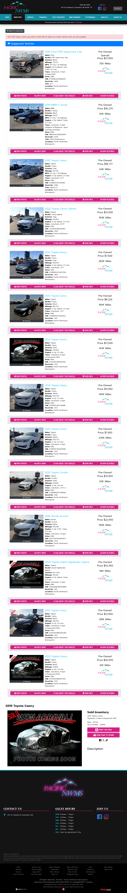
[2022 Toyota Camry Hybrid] (27, 220)
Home (7, 17)
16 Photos (26, 277)
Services (30, 17)
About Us (104, 17)
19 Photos (26, 410)
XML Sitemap (108, 867)
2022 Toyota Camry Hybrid (60, 208)
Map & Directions (72, 867)
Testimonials (90, 17)
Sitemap (90, 874)
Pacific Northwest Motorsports (76, 880)
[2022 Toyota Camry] (27, 667)
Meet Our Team (72, 869)
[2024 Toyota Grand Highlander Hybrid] (27, 573)
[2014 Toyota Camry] (27, 396)
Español (117, 9)
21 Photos (26, 541)
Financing (43, 17)
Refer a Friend (72, 872)
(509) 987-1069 (85, 5)
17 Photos (26, 77)
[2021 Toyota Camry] (27, 351)
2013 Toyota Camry (56, 429)
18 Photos (26, 321)
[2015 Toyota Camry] (27, 171)
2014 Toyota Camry (56, 385)
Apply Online (36, 872)
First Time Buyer (58, 17)
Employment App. (72, 874)
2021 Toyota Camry (56, 339)
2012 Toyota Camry (56, 252)
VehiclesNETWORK (62, 882)
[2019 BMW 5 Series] (27, 116)
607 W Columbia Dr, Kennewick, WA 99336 (75, 7)
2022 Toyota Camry (56, 656)
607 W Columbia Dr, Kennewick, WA (20, 815)
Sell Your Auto (36, 867)
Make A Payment (74, 17)
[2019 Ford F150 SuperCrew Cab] (27, 63)
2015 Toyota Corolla (56, 472)
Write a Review (54, 872)
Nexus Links (108, 869)
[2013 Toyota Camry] (27, 440)
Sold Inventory (90, 872)
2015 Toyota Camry (56, 160)
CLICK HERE (78, 22)
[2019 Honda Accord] (27, 527)
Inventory (18, 17)
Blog (90, 867)
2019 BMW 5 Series (56, 105)
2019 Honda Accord (56, 516)
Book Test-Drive (18, 874)
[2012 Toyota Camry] (27, 263)
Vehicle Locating (36, 869)
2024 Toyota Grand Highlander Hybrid (67, 562)
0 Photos (26, 365)
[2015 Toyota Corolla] (27, 483)
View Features (108, 95)
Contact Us (118, 17)
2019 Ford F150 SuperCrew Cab (63, 52)
